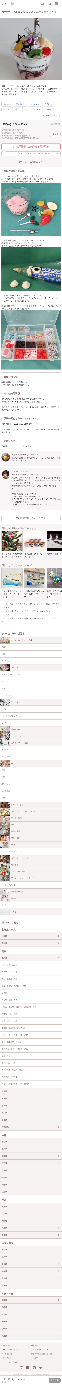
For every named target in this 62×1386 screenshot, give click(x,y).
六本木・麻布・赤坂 (9, 972)
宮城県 (4, 943)
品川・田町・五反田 (9, 965)
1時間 (16, 109)
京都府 (4, 1214)
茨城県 (4, 1091)
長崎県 (4, 1307)
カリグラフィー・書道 (20, 743)
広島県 (4, 1257)
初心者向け (20, 104)
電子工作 (14, 865)
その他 (13, 912)
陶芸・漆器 (15, 831)
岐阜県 (4, 1170)
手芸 (13, 763)
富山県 (4, 1142)
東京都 (4, 958)
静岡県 (4, 1177)
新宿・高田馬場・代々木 (11, 1042)
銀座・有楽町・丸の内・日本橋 (14, 986)
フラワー (14, 668)
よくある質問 (6, 1354)
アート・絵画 (16, 818)
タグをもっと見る (49, 115)
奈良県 (4, 1235)
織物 (13, 845)
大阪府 (4, 1221)
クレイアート (16, 736)
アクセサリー (16, 702)
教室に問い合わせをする (33, 518)
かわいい (7, 104)
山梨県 (4, 1156)
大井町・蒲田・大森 (9, 1014)
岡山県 (4, 1250)
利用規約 (34, 1345)
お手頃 (48, 109)
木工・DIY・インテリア (20, 858)
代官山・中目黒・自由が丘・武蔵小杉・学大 (19, 1007)
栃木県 (4, 1098)
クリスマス (34, 104)
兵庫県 (4, 1228)
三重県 (4, 1192)
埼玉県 (4, 1113)
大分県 (4, 1322)
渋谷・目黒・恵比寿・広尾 (12, 1070)
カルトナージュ (17, 892)
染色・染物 (15, 838)
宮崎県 (4, 1329)
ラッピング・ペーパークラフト (23, 811)
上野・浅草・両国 (9, 1063)
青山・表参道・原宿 (9, 979)
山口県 (4, 1264)
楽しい (6, 109)
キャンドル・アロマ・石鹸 (21, 640)
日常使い (48, 104)
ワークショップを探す (10, 1350)
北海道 (4, 936)
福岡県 (4, 1300)
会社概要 (34, 1358)
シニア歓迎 (36, 109)
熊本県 (4, 1314)
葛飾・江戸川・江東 (9, 1021)
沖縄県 (4, 1336)
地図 (56, 134)
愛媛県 (4, 1286)
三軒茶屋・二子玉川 (9, 1077)
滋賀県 (4, 1207)
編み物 (13, 898)
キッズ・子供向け (18, 872)
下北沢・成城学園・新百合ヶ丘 (14, 1028)
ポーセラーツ (16, 730)
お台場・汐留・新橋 (9, 1000)
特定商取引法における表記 (41, 1354)
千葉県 (4, 1120)
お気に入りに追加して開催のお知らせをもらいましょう (35, 153)
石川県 (4, 1149)
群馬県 (4, 1106)
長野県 (4, 1163)
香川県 (4, 1278)
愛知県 (4, 1185)
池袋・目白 (6, 1056)
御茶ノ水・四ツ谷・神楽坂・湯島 (15, 1049)
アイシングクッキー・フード (22, 878)
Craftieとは (5, 1345)
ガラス (13, 825)
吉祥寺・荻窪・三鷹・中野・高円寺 (15, 1084)
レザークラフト (17, 805)
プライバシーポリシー (39, 1350)
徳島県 (4, 1271)
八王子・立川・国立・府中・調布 (15, 1035)
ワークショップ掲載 (9, 1362)
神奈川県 (5, 1127)
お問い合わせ (6, 1358)
